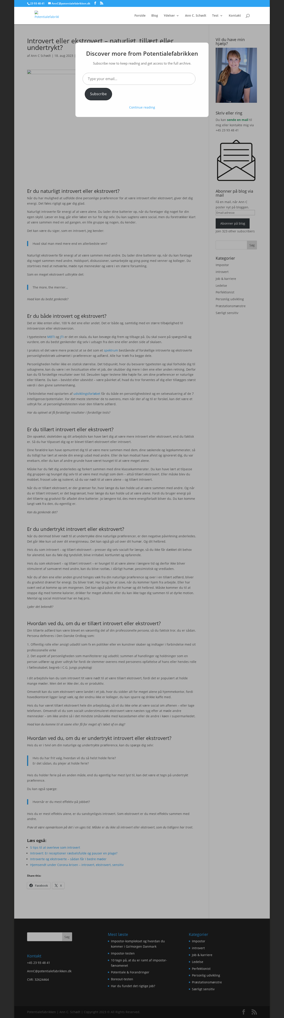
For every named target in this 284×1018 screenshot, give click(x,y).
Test (215, 16)
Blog (154, 16)
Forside (140, 16)
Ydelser (169, 16)
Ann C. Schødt (195, 16)
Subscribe (98, 93)
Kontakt (235, 16)
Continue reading (142, 107)
